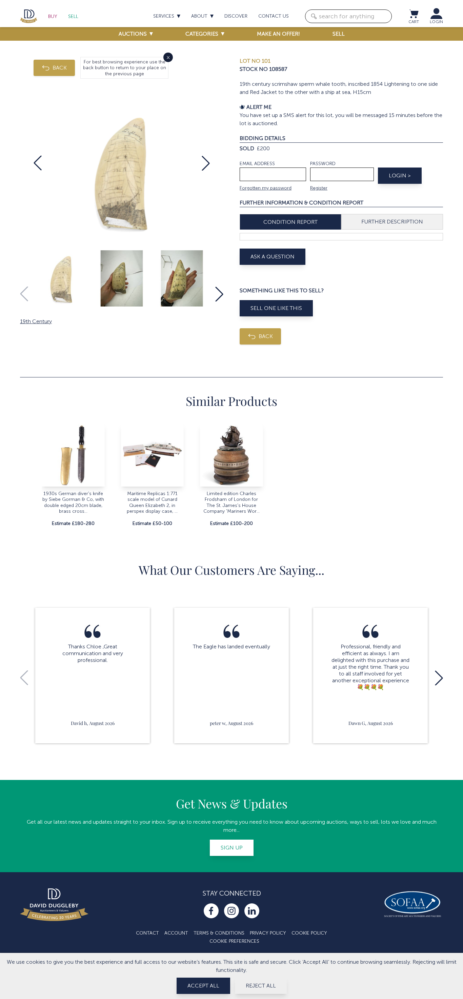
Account (176, 933)
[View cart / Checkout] (413, 13)
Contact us (273, 16)
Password (323, 163)
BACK (60, 68)
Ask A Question (272, 256)
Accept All (203, 985)
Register (318, 188)
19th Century (36, 321)
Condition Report (290, 222)
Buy (52, 16)
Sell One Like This (276, 308)
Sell (73, 16)
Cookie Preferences (234, 941)
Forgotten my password (265, 188)
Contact (147, 933)
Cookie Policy (309, 933)
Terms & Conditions (219, 933)
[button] (38, 163)
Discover (235, 16)
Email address (257, 163)
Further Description (392, 221)
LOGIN (436, 21)
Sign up (232, 847)
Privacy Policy (268, 933)
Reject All (261, 985)
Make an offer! (278, 34)
